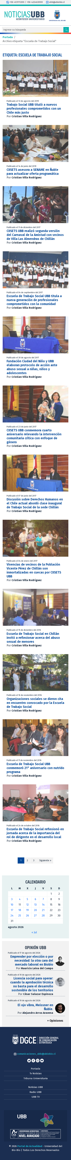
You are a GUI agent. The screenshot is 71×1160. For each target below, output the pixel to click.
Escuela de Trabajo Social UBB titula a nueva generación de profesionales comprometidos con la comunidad (34, 300)
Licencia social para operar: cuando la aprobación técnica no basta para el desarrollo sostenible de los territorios (31, 984)
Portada (35, 1068)
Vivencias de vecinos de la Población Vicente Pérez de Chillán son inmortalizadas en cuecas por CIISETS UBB (34, 570)
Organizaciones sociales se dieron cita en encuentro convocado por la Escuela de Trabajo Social (35, 703)
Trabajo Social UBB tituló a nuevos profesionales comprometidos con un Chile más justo (34, 108)
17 (12, 910)
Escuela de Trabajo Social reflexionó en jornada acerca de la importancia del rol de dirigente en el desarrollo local (35, 833)
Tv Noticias (36, 1073)
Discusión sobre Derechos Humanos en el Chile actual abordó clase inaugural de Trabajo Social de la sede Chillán (35, 503)
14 (43, 904)
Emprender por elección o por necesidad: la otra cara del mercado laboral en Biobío (31, 960)
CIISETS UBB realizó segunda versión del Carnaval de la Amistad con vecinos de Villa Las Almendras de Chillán (35, 235)
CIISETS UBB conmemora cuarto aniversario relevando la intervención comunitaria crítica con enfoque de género (34, 436)
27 (35, 915)
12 (27, 904)
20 (35, 910)
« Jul (34, 932)
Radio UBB (35, 1092)
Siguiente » (45, 860)
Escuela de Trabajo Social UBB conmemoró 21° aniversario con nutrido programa (35, 768)
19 (27, 910)
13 (35, 904)
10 (12, 904)
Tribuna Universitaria (35, 1078)
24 (12, 915)
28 (43, 915)
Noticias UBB (35, 1087)
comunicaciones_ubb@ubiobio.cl (35, 1053)
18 (19, 910)
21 (43, 910)
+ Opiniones (55, 1020)
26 (27, 915)
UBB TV (36, 1096)
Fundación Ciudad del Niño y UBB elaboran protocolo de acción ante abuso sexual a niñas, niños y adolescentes (32, 367)
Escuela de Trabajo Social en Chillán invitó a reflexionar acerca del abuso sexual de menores (33, 638)
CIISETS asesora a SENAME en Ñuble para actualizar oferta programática (33, 172)
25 (19, 915)
